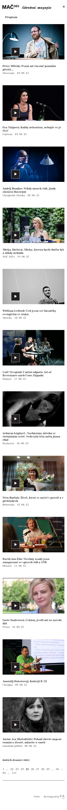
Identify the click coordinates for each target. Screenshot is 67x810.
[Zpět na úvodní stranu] (28, 7)
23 (17, 769)
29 (47, 769)
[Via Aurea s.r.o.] (62, 797)
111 (14, 773)
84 (4, 773)
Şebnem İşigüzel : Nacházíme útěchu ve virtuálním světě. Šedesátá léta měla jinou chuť (31, 436)
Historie (8, 566)
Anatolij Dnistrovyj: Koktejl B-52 (25, 681)
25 (27, 769)
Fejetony (8, 134)
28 (42, 769)
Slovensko (9, 73)
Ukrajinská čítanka (14, 195)
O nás (37, 797)
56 (57, 769)
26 (32, 769)
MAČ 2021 (9, 256)
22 (11, 769)
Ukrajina (8, 685)
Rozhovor (9, 443)
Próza (6, 627)
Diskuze (8, 379)
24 (22, 769)
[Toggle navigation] (64, 6)
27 (37, 769)
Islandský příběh (13, 746)
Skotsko (8, 318)
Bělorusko (9, 504)
